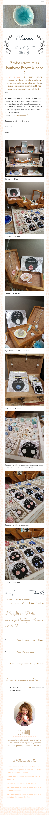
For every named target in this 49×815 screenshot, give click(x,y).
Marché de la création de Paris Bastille (27, 603)
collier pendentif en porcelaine (29, 83)
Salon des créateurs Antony (17, 600)
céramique (10, 593)
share (37, 593)
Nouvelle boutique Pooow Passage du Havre (27, 664)
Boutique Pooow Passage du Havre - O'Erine (26, 640)
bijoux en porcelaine (34, 77)
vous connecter (25, 687)
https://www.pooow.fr (20, 115)
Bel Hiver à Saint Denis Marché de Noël (22, 783)
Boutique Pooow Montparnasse (22, 652)
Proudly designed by (30, 810)
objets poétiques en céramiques (21, 86)
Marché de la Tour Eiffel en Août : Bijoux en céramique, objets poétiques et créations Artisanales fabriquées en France (24, 769)
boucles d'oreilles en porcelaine (20, 80)
